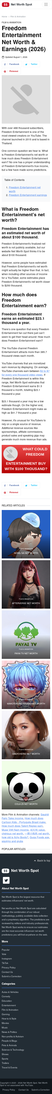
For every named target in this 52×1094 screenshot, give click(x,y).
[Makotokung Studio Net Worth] (26, 685)
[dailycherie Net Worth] (26, 735)
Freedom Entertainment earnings (28, 195)
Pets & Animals (9, 1045)
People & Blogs (9, 1040)
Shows (5, 1054)
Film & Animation (18, 16)
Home (4, 16)
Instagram (7, 958)
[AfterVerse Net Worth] (26, 584)
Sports (5, 1058)
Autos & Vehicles (10, 991)
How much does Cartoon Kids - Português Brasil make (23, 820)
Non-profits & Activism (13, 1036)
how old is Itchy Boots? (15, 837)
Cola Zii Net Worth (26, 804)
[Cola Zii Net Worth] (26, 785)
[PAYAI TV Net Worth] (26, 634)
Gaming (6, 1014)
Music (5, 1027)
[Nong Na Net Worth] (26, 534)
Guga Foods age (39, 837)
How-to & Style (9, 1018)
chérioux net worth (12, 833)
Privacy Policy (9, 967)
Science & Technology (13, 1049)
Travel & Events (9, 1067)
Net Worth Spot (21, 4)
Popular (6, 949)
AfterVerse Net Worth (26, 603)
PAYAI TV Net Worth (26, 653)
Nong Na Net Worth (26, 553)
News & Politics (9, 1031)
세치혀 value (37, 829)
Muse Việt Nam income (15, 829)
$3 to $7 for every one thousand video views (26, 372)
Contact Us (7, 971)
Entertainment (9, 1005)
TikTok (5, 962)
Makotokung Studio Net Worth (26, 703)
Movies (5, 1022)
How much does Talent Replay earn (22, 826)
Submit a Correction (12, 976)
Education (7, 1000)
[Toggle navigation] (46, 4)
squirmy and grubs (12, 841)
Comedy (6, 996)
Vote (4, 954)
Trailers (5, 1062)
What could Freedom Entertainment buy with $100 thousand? (26, 459)
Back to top (43, 860)
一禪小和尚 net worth (37, 833)
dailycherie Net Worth (26, 753)
